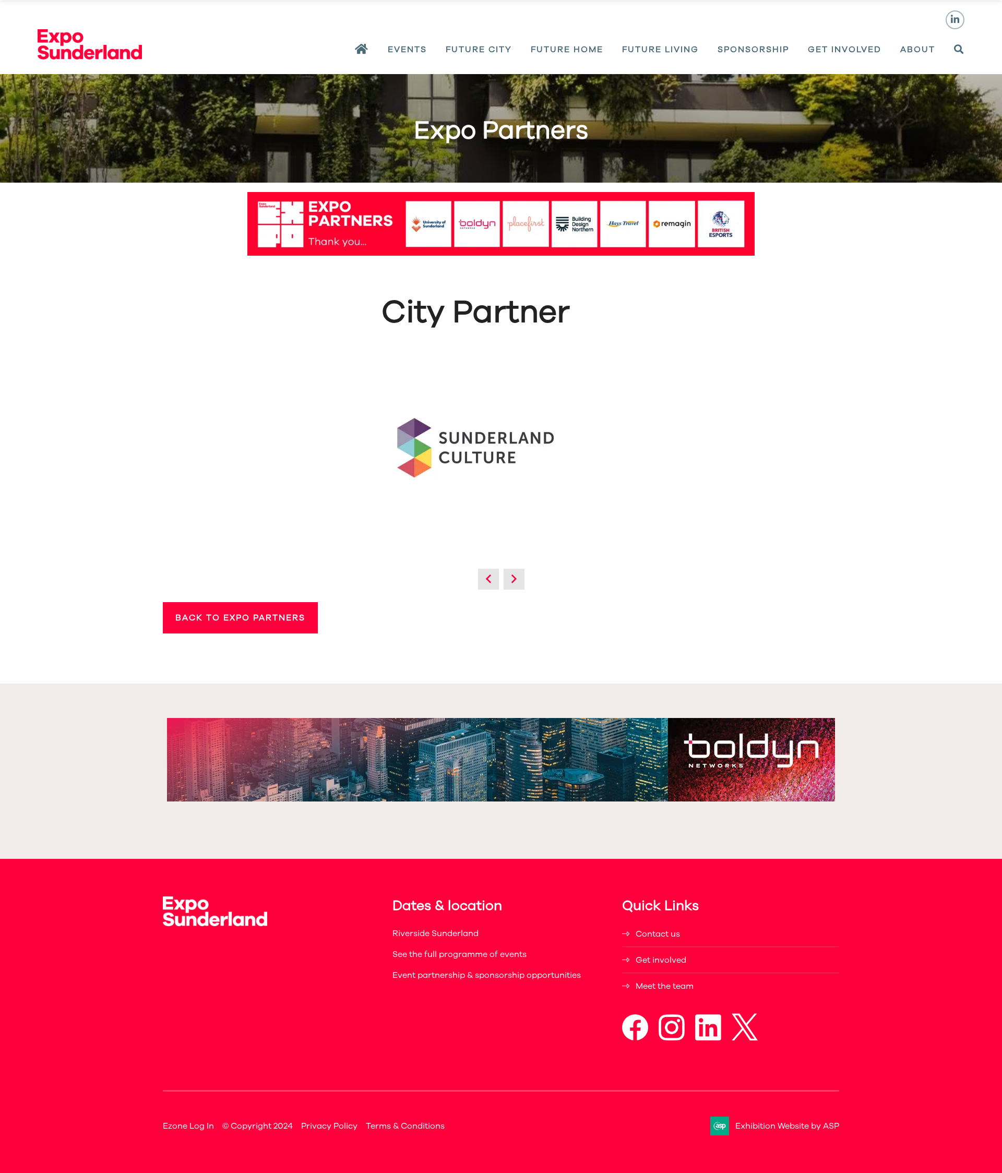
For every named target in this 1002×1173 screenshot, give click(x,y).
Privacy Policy (329, 1126)
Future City (479, 49)
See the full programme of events (459, 954)
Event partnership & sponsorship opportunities (486, 975)
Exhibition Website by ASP (787, 1126)
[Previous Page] (488, 579)
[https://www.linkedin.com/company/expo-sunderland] (708, 1038)
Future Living (660, 49)
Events (407, 49)
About (917, 49)
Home (362, 49)
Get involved (661, 960)
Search (959, 49)
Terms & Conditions (405, 1126)
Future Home (567, 49)
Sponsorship (753, 49)
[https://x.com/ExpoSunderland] (745, 1038)
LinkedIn (955, 19)
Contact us (658, 934)
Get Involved (844, 49)
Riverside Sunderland (435, 933)
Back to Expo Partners (240, 618)
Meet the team (665, 986)
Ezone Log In (188, 1126)
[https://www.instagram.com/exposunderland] (672, 1038)
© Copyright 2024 (257, 1126)
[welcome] (90, 56)
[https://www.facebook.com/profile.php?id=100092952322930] (635, 1038)
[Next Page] (514, 579)
